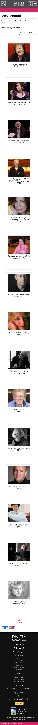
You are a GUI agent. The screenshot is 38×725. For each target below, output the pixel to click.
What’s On (19, 677)
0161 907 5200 (19, 692)
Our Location (19, 644)
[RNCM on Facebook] (14, 648)
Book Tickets (19, 679)
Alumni (16, 21)
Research (19, 663)
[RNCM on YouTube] (20, 648)
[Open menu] (19, 10)
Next (36, 34)
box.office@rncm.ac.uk (19, 696)
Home (11, 21)
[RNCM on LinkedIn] (17, 648)
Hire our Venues (19, 682)
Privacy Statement (17, 723)
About (19, 658)
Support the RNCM (19, 667)
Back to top (19, 622)
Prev (1, 35)
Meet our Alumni (24, 21)
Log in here (19, 703)
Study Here (19, 656)
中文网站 (19, 670)
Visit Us (19, 660)
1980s (29, 33)
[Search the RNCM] (3, 3)
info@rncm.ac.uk (19, 694)
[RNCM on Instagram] (23, 648)
